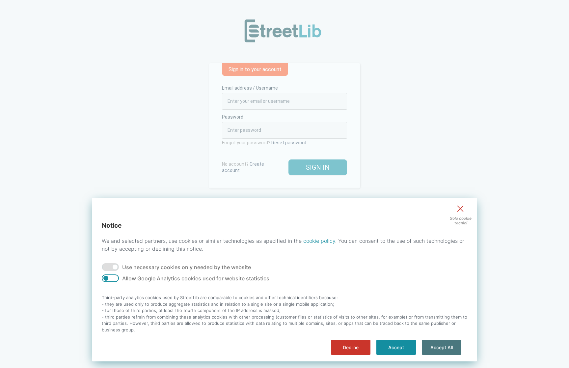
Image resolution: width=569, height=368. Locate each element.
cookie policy (319, 241)
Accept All (441, 347)
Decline (351, 347)
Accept (396, 347)
